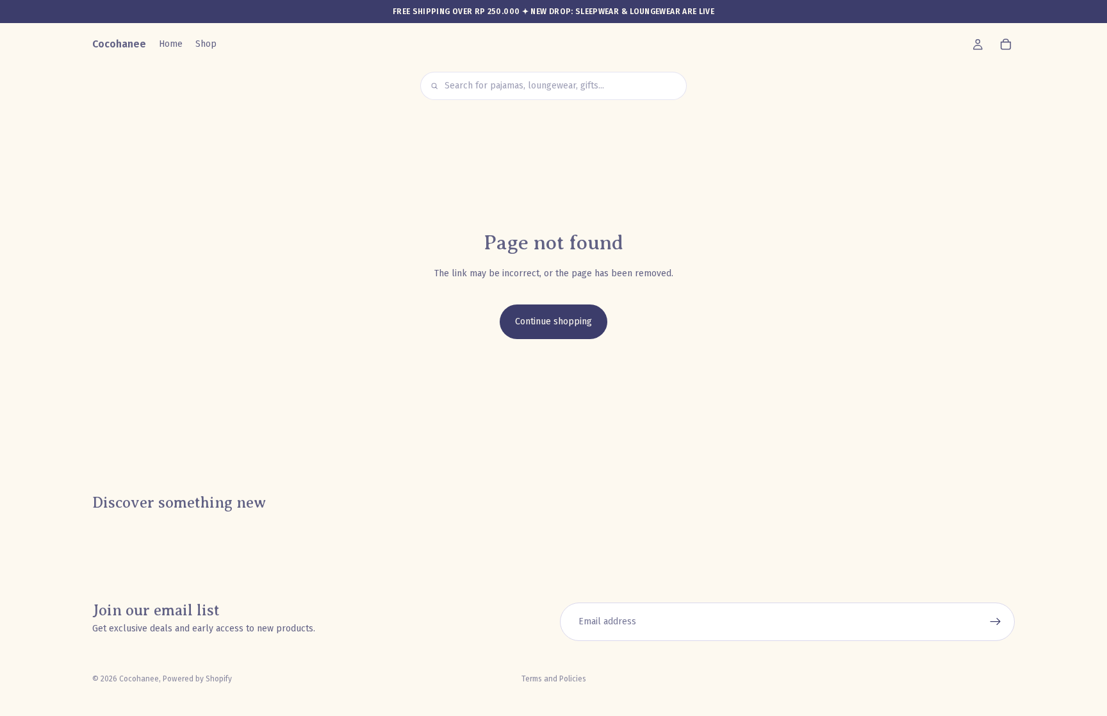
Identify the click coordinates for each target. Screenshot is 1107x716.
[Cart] (1006, 44)
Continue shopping (553, 321)
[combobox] (561, 86)
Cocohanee (139, 678)
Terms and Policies (553, 678)
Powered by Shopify (197, 678)
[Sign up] (995, 621)
